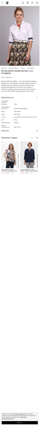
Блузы (23, 68)
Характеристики (7, 97)
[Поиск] (23, 3)
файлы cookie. (19, 414)
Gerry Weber (30, 68)
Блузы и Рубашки (14, 68)
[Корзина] (37, 3)
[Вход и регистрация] (32, 3)
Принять (19, 422)
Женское (3, 68)
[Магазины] (27, 3)
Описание (5, 131)
